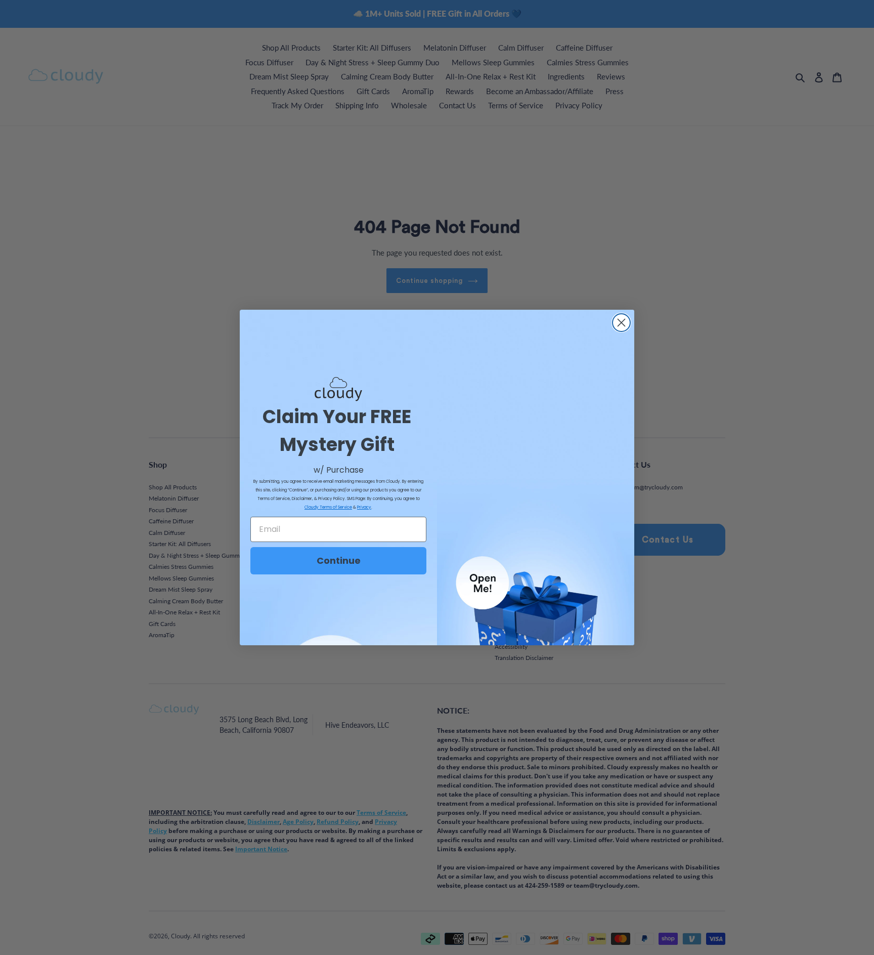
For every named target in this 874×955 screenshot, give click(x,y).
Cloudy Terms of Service (328, 507)
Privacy (364, 507)
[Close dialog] (621, 322)
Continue (339, 560)
